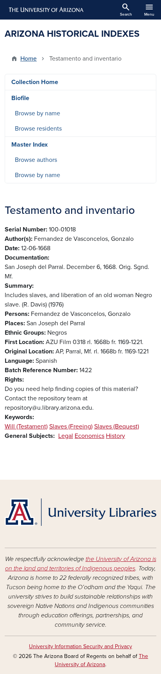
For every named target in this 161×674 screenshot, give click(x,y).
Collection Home (34, 82)
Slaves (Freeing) (71, 426)
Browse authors (36, 160)
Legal (65, 436)
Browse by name (37, 113)
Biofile (20, 98)
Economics (89, 436)
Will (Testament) (26, 426)
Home (28, 59)
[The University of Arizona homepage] (45, 10)
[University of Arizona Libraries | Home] (80, 512)
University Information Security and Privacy (80, 646)
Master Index (29, 145)
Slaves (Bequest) (116, 426)
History (115, 436)
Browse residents (38, 129)
